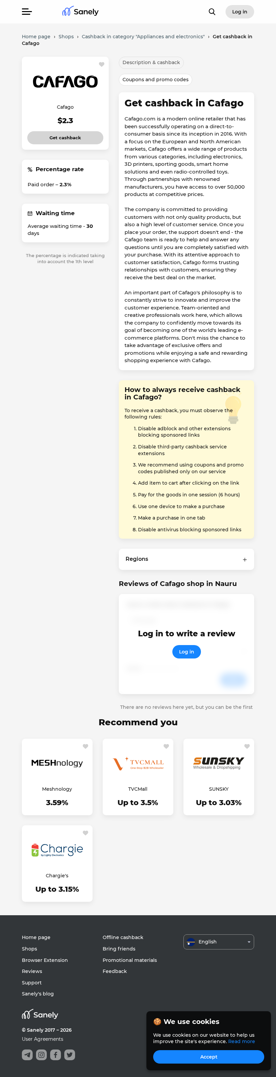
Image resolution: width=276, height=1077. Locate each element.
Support (32, 983)
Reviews (32, 971)
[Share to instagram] (41, 1054)
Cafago (65, 107)
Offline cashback (123, 937)
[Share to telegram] (27, 1054)
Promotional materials (130, 960)
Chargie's (57, 876)
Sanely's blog (38, 994)
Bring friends (119, 949)
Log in (186, 652)
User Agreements (42, 1039)
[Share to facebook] (55, 1054)
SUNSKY (219, 789)
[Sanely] (80, 12)
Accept (208, 1057)
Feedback (115, 971)
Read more (241, 1041)
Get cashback (65, 135)
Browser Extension (45, 960)
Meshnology (57, 789)
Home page (36, 937)
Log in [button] (239, 12)
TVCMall (137, 789)
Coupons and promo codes (155, 80)
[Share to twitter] (69, 1054)
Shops (29, 949)
